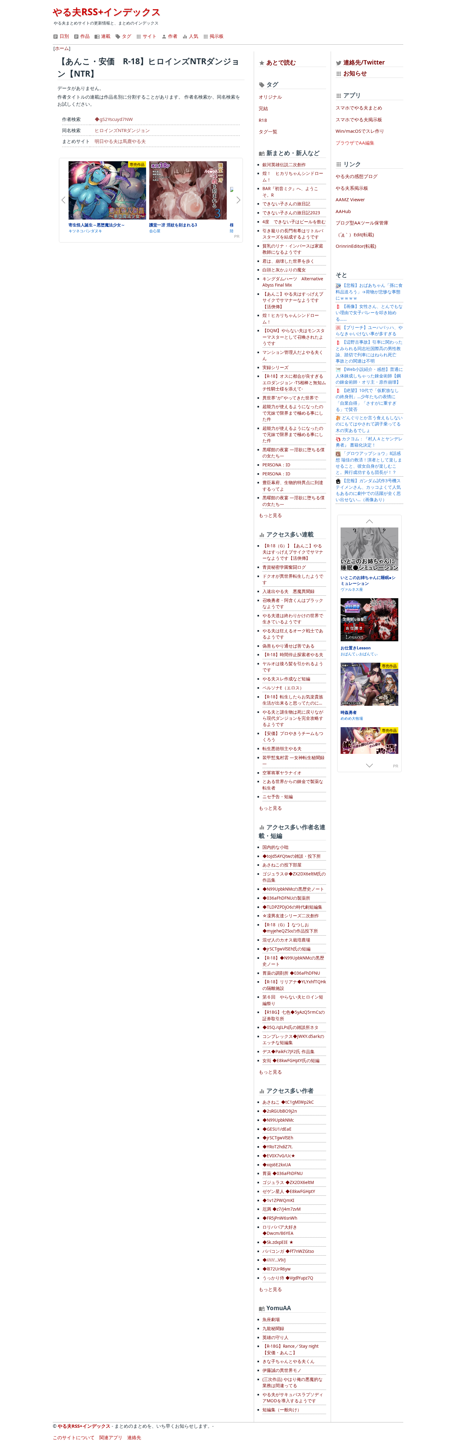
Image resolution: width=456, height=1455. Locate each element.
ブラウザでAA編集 (355, 143)
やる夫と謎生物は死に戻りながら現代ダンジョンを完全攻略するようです (292, 718)
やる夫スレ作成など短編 (286, 679)
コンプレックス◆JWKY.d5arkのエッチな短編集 (293, 1039)
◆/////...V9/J (274, 1260)
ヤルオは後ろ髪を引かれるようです (292, 667)
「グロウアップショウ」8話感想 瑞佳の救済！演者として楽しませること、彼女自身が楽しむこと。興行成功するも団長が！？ (369, 463)
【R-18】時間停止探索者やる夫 (292, 654)
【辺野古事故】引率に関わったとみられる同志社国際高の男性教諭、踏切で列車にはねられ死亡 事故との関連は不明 (369, 351)
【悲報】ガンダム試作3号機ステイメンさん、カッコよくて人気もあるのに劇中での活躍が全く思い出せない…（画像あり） (368, 490)
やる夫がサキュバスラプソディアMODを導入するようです (292, 1398)
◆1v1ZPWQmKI (278, 1200)
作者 (172, 36)
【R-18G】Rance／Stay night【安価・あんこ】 (290, 1349)
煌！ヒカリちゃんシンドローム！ (290, 318)
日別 (63, 36)
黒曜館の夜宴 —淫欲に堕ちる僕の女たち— (293, 453)
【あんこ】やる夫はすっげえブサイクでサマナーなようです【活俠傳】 (292, 300)
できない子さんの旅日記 (286, 204)
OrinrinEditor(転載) (356, 246)
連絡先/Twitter (363, 62)
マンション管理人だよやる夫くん (292, 355)
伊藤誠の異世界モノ (282, 1370)
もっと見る (270, 515)
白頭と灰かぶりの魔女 (284, 270)
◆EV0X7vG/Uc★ (278, 1156)
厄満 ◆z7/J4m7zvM (281, 1209)
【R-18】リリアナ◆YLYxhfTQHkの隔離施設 (294, 985)
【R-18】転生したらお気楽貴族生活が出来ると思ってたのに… (292, 700)
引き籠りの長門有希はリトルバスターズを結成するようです (292, 234)
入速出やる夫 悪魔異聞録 (288, 591)
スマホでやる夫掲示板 (359, 119)
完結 (263, 108)
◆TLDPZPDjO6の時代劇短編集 (292, 907)
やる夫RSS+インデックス (107, 11)
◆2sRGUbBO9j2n (279, 1111)
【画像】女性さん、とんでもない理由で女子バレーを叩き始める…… (369, 313)
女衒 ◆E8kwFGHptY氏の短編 (291, 1060)
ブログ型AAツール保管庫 (362, 223)
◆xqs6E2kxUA (276, 1165)
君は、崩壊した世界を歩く (288, 261)
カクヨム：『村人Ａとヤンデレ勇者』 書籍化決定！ (369, 442)
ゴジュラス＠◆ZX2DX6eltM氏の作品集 (294, 877)
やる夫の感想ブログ (357, 176)
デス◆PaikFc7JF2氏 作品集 (288, 1051)
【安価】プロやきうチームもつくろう (292, 736)
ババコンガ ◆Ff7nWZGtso (288, 1251)
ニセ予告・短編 (277, 796)
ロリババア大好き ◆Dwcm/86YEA (279, 1230)
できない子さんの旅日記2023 (291, 213)
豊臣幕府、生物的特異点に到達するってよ (292, 486)
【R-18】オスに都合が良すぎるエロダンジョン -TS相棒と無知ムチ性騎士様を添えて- (294, 382)
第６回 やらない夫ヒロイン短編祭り (292, 1000)
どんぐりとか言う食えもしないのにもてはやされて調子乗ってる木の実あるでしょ (369, 424)
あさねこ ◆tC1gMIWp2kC (288, 1102)
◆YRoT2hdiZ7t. (277, 1147)
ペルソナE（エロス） (283, 688)
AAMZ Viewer (350, 199)
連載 (105, 36)
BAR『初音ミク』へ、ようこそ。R (290, 192)
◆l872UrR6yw (276, 1269)
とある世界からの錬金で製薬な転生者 (292, 784)
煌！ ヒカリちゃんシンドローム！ (292, 176)
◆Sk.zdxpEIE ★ (277, 1242)
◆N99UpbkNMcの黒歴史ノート (293, 889)
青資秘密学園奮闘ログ (284, 567)
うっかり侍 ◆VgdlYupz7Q (287, 1278)
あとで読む (281, 62)
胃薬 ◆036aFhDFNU (282, 1173)
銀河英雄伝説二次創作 (284, 164)
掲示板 (216, 36)
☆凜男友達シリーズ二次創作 (290, 916)
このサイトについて (74, 1437)
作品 (84, 36)
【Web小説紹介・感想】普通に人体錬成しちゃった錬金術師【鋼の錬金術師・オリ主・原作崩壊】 (369, 376)
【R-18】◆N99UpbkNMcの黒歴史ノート (293, 961)
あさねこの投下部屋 (282, 865)
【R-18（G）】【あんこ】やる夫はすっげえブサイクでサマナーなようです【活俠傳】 (292, 552)
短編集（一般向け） (282, 1410)
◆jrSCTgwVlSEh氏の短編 (286, 949)
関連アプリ (111, 1437)
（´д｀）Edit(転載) (355, 234)
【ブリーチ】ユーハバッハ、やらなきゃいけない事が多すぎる (369, 330)
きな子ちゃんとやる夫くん (288, 1361)
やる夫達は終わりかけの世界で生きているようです (292, 619)
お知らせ (355, 73)
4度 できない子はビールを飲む (294, 222)
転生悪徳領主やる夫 (282, 748)
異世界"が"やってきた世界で (290, 398)
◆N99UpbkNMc (278, 1120)
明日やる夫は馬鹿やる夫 (120, 141)
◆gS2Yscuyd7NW (114, 119)
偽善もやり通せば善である (288, 646)
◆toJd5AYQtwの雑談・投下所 (291, 856)
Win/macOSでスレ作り (360, 131)
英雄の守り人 (275, 1337)
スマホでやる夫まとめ (359, 108)
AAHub (343, 211)
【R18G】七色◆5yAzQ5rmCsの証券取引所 (293, 1015)
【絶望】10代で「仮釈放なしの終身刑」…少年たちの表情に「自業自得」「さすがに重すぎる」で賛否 (367, 400)
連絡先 (134, 1437)
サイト (149, 36)
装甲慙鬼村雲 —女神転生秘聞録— (293, 761)
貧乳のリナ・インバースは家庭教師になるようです (292, 249)
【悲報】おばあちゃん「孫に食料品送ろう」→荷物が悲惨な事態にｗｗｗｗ (369, 292)
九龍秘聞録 (273, 1328)
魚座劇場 (271, 1319)
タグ (126, 36)
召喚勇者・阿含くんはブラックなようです (292, 603)
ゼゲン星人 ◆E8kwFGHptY (288, 1191)
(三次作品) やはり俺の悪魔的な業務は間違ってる (292, 1382)
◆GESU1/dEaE (277, 1129)
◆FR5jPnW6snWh (279, 1218)
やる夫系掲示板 (352, 188)
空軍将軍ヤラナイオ (282, 773)
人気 (193, 36)
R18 (263, 120)
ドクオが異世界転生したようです (292, 579)
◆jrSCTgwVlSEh (277, 1138)
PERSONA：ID (276, 465)
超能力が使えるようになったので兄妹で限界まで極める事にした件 (292, 413)
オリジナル (270, 97)
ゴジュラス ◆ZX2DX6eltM (288, 1182)
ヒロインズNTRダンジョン (122, 130)
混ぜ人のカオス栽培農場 (286, 940)
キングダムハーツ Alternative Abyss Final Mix (292, 282)
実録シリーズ (275, 367)
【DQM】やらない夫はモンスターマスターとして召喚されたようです (293, 337)
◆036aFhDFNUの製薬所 (286, 898)
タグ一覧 (268, 131)
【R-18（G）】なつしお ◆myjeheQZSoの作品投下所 (290, 928)
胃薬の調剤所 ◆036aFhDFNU (291, 973)
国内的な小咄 (275, 847)
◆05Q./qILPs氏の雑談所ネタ (290, 1027)
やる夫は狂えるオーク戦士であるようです (292, 634)
